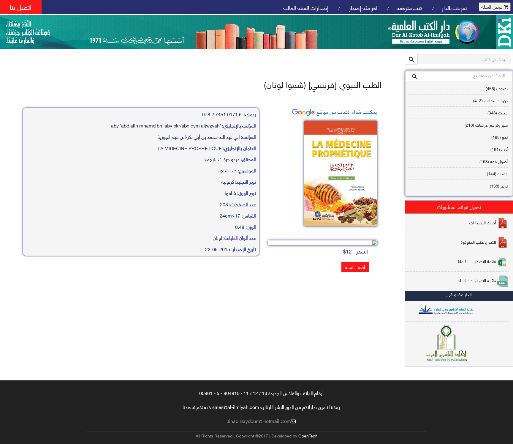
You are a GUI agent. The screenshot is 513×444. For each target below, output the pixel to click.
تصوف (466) (497, 88)
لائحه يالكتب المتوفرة (478, 242)
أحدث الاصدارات (482, 222)
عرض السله (492, 6)
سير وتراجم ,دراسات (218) (486, 125)
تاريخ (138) (499, 186)
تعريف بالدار (454, 7)
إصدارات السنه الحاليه (305, 7)
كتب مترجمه (409, 7)
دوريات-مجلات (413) (490, 100)
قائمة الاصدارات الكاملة (477, 261)
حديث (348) (497, 112)
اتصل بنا (20, 7)
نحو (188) (499, 137)
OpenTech (308, 436)
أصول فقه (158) (493, 161)
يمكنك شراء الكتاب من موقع (346, 111)
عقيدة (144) (497, 173)
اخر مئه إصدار (362, 7)
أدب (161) (499, 149)
